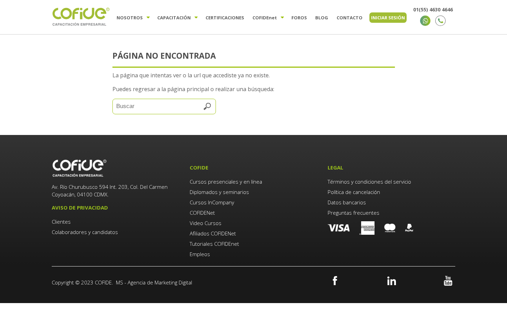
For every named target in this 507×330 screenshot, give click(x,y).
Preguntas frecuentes (353, 212)
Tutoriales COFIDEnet (214, 243)
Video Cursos (205, 223)
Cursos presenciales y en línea (226, 181)
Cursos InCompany (212, 202)
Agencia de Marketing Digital (160, 282)
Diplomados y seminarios (219, 191)
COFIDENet (202, 212)
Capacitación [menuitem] (174, 17)
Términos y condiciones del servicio (369, 181)
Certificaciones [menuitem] (225, 17)
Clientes (62, 221)
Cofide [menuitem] (264, 17)
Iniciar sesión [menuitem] (388, 17)
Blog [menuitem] (321, 17)
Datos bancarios (347, 202)
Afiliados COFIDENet (213, 233)
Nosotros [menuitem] (130, 17)
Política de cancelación (354, 191)
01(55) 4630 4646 (433, 9)
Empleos (200, 254)
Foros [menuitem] (299, 17)
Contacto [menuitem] (349, 17)
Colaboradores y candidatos (85, 232)
